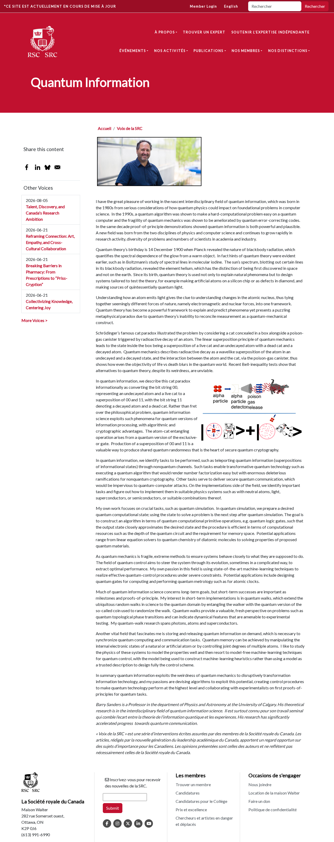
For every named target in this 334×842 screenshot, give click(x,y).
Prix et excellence (191, 809)
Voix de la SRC (129, 128)
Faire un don (259, 801)
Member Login (203, 6)
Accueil (104, 128)
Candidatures (188, 792)
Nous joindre (259, 784)
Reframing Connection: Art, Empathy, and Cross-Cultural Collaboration (50, 242)
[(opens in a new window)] (107, 823)
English (231, 6)
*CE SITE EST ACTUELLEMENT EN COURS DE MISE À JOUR (60, 6)
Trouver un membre (193, 784)
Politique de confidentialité (272, 809)
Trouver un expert (204, 32)
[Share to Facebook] (26, 167)
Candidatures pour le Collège (201, 801)
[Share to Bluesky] (47, 167)
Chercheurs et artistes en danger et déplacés (204, 821)
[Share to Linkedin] (37, 167)
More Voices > (34, 320)
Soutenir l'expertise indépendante (270, 32)
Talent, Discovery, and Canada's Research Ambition (45, 213)
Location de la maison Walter (274, 792)
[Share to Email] (57, 167)
